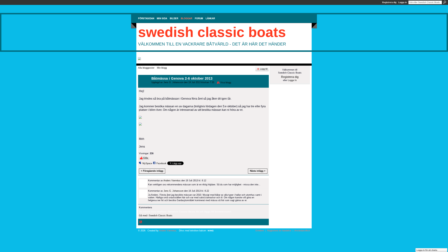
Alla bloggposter (146, 67)
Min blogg (162, 67)
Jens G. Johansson (173, 82)
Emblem (259, 230)
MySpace (147, 163)
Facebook (161, 163)
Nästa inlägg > (257, 171)
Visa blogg (225, 82)
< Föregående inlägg (152, 171)
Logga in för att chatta (426, 250)
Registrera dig (389, 2)
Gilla (145, 157)
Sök (444, 2)
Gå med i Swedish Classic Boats (155, 215)
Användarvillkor (302, 230)
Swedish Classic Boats (212, 32)
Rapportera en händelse (279, 230)
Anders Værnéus (172, 180)
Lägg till (264, 69)
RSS (140, 222)
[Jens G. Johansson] (143, 86)
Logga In (292, 80)
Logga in (402, 2)
